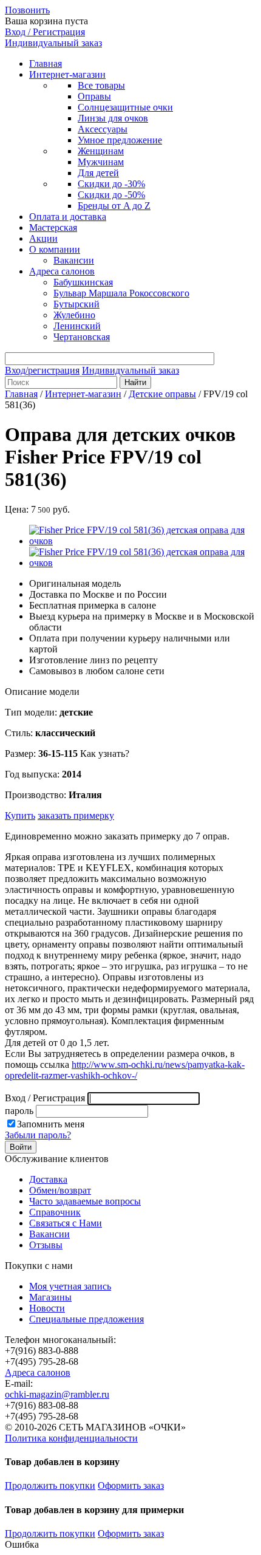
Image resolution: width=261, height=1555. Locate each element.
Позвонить (27, 10)
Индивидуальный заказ (53, 43)
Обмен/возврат (60, 1190)
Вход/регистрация (42, 370)
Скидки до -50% (111, 195)
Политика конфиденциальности (71, 1438)
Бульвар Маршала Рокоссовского (121, 293)
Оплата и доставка (67, 216)
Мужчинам (101, 162)
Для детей (98, 173)
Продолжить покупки (50, 1485)
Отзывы (46, 1245)
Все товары (101, 85)
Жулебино (74, 315)
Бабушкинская (83, 282)
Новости (47, 1308)
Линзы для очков (113, 118)
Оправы (94, 96)
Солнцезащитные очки (125, 107)
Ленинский (77, 326)
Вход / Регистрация (45, 32)
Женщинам (101, 151)
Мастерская (53, 227)
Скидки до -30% (111, 184)
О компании (54, 249)
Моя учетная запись (70, 1286)
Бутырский (76, 304)
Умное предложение (120, 140)
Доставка (48, 1179)
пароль (19, 1111)
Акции (43, 238)
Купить (20, 815)
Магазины (50, 1297)
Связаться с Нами (65, 1223)
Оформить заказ (131, 1485)
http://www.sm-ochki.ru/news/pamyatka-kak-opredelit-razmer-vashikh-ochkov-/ (125, 1070)
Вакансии (73, 260)
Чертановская (81, 337)
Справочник (55, 1212)
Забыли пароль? (38, 1135)
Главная (45, 63)
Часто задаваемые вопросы (85, 1201)
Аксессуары (102, 129)
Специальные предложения (86, 1319)
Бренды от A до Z (114, 205)
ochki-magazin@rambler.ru (57, 1394)
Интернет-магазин (67, 74)
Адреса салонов (62, 271)
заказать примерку (76, 815)
